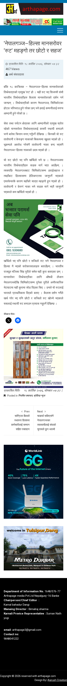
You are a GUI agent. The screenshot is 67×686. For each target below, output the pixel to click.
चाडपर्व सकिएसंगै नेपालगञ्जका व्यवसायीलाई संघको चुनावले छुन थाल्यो (46, 420)
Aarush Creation (57, 680)
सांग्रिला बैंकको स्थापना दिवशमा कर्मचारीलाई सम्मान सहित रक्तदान (20, 420)
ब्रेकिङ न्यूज (39, 395)
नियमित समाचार (25, 395)
